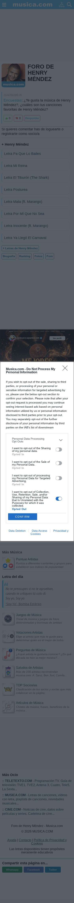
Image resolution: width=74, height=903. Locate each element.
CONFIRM (22, 516)
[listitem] (37, 440)
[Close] (66, 369)
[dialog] (37, 451)
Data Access (39, 530)
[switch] (59, 450)
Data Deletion (17, 530)
